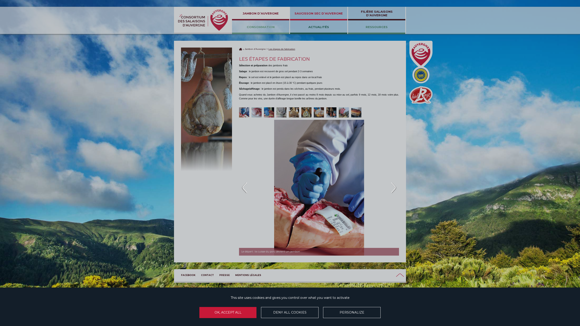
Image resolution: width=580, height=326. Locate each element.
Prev (244, 187)
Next (394, 187)
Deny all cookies (290, 312)
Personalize (352, 312)
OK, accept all (228, 312)
